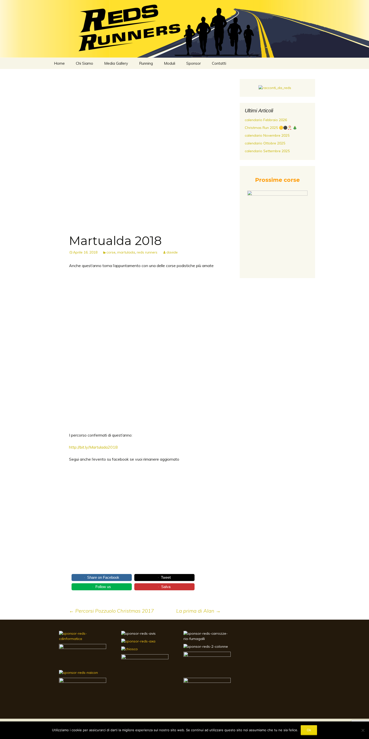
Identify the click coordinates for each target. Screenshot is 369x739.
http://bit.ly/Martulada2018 (93, 447)
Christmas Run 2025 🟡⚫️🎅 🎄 (271, 127)
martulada (126, 252)
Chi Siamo (84, 63)
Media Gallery (116, 63)
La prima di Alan (198, 611)
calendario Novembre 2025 (267, 135)
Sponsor (193, 63)
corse (110, 252)
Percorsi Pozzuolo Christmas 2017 (111, 611)
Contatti (219, 63)
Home (59, 63)
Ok (309, 730)
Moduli (169, 63)
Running (146, 63)
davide (172, 252)
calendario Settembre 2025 (267, 151)
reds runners (147, 252)
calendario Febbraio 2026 (266, 120)
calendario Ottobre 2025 (265, 143)
